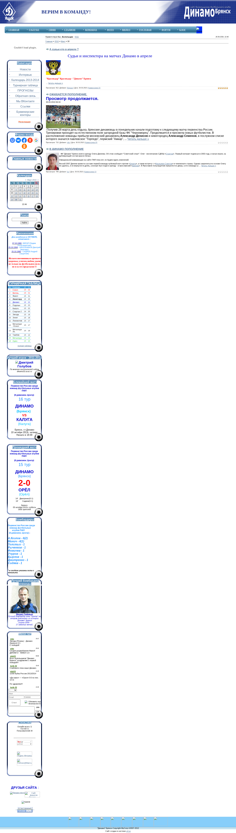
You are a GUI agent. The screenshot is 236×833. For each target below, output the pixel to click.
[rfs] (127, 818)
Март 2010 (31, 180)
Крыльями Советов (163, 164)
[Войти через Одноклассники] (24, 146)
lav (68, 172)
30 (16, 199)
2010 (57, 41)
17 (20, 193)
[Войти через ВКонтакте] (18, 140)
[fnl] (161, 818)
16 (16, 193)
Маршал (70, 88)
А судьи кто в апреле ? (64, 49)
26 (28, 196)
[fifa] (84, 818)
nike (68, 142)
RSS (77, 37)
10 (20, 190)
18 (24, 193)
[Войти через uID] (12, 140)
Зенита (133, 164)
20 (33, 193)
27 (33, 196)
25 (24, 196)
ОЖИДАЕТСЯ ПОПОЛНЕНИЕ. (68, 94)
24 (20, 196)
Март (63, 41)
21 (37, 193)
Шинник (135, 166)
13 (33, 190)
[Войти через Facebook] (24, 140)
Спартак (169, 154)
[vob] (138, 818)
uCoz (128, 831)
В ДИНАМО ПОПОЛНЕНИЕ (66, 149)
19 (28, 193)
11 (24, 190)
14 (37, 190)
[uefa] (73, 818)
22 (12, 196)
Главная (49, 41)
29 (12, 199)
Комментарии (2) (94, 88)
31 (20, 199)
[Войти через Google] (36, 140)
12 (28, 190)
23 (16, 196)
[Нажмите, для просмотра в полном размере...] (63, 106)
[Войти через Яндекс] (30, 140)
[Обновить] (39, 690)
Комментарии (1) (90, 172)
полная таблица (24, 346)
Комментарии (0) (91, 142)
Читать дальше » (55, 83)
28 (37, 196)
